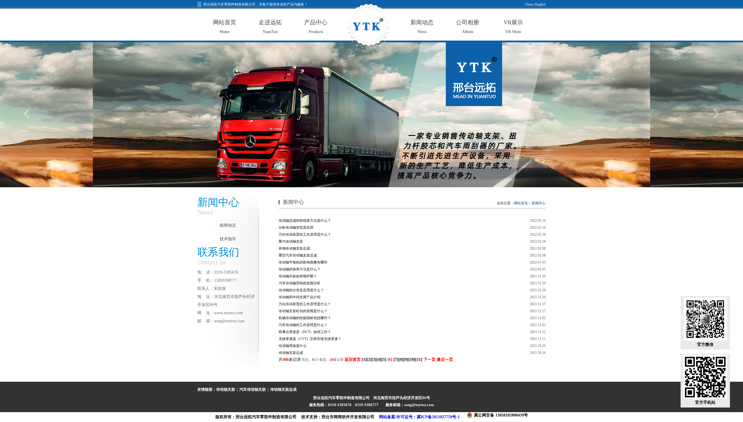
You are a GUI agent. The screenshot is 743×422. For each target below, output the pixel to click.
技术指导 (228, 239)
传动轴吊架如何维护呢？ (298, 276)
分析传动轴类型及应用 (296, 227)
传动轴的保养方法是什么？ (299, 269)
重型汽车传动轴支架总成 (298, 255)
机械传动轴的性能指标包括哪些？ (305, 318)
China (529, 4)
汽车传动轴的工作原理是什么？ (303, 325)
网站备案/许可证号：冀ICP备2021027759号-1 (419, 417)
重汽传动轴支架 (291, 241)
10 (412, 359)
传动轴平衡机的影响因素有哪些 (303, 262)
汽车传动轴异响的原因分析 (299, 283)
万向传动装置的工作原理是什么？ (305, 234)
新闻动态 (228, 225)
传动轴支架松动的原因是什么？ (303, 311)
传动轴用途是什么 (292, 346)
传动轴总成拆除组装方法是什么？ (305, 221)
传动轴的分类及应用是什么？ (301, 290)
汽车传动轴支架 (252, 389)
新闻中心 (539, 203)
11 (419, 359)
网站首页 (521, 203)
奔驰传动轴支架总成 (294, 248)
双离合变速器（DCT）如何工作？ (305, 332)
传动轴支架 (225, 389)
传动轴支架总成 (291, 353)
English (540, 4)
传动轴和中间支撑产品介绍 (299, 297)
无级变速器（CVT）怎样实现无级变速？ (310, 339)
